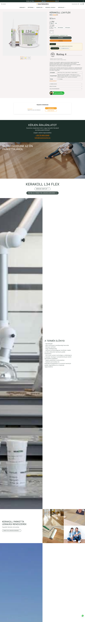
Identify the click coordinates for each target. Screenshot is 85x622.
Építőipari (30, 7)
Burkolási (39, 7)
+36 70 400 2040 (55, 48)
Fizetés (61, 40)
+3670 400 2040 (37, 1)
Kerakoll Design (50, 7)
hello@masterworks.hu (50, 1)
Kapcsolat (61, 7)
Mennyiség (52, 30)
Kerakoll (55, 14)
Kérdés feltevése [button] (51, 110)
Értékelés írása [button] (51, 108)
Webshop (22, 7)
